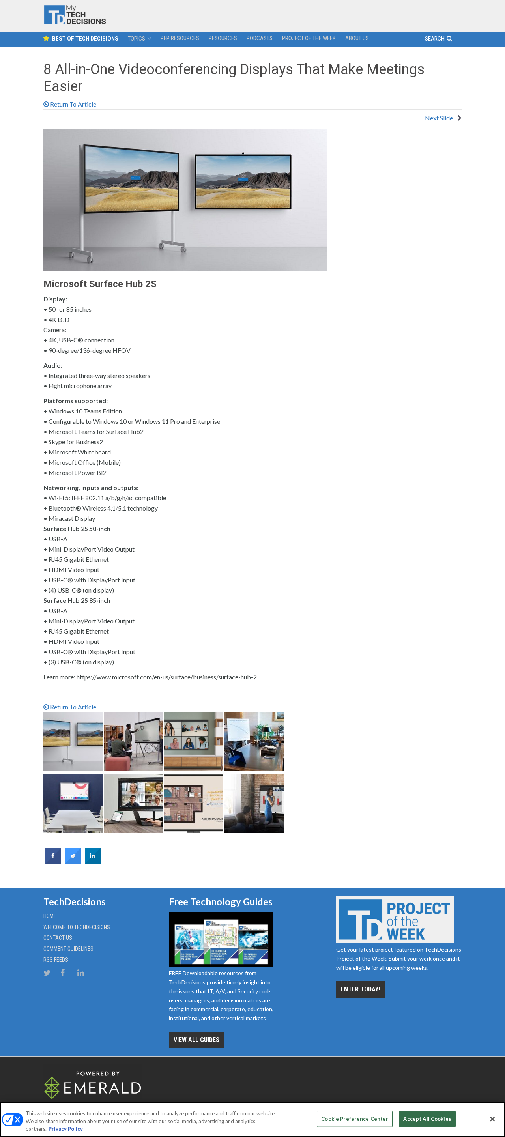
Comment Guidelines (68, 949)
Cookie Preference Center (354, 1118)
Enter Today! (360, 989)
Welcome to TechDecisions (76, 927)
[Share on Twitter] (73, 861)
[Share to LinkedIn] (93, 861)
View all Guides (196, 1039)
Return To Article (72, 104)
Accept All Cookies (427, 1118)
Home (49, 916)
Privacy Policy (66, 1129)
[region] (252, 1119)
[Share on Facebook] (53, 861)
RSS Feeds (55, 960)
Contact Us (57, 938)
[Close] (492, 1119)
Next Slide (439, 118)
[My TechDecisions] (75, 22)
